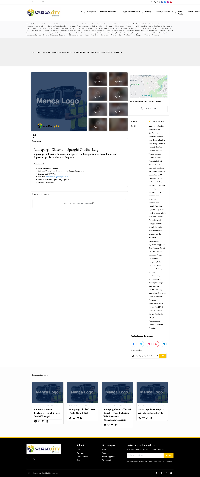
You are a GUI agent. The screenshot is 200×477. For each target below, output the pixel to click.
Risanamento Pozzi (75, 35)
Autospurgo (37, 24)
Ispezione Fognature (60, 30)
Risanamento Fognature (58, 35)
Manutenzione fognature (135, 30)
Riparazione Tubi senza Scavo (37, 35)
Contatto (42, 2)
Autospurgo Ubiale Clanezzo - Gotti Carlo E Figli (82, 411)
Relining (109, 26)
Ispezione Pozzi (75, 30)
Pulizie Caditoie (97, 26)
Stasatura (104, 35)
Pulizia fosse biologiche (65, 33)
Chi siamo (35, 2)
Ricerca (104, 449)
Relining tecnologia (132, 33)
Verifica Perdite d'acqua (132, 35)
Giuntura (169, 455)
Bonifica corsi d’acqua (71, 24)
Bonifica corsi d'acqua (162, 26)
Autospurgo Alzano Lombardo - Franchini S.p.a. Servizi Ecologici (47, 413)
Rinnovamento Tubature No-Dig (154, 33)
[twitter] (165, 2)
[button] (151, 2)
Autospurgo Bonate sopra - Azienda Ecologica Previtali (151, 411)
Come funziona (82, 456)
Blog (78, 460)
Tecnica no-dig (116, 35)
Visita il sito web (157, 121)
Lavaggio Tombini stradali (57, 26)
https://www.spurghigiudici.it (57, 176)
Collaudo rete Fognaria (126, 28)
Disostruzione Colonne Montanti (148, 28)
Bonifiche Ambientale (140, 24)
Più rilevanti (106, 460)
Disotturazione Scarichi (159, 24)
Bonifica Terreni (102, 24)
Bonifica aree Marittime (52, 24)
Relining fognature (116, 33)
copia (162, 356)
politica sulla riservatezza (165, 462)
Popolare (105, 453)
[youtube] (171, 2)
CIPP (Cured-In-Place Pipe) (104, 28)
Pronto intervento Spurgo (45, 33)
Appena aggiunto (108, 456)
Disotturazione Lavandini (41, 30)
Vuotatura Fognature (152, 35)
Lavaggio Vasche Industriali (79, 26)
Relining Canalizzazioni (98, 33)
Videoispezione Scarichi (123, 26)
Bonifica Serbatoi (88, 24)
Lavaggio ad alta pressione (36, 26)
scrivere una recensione (83, 203)
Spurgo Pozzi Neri (91, 35)
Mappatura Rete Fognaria (156, 30)
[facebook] (162, 2)
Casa (28, 2)
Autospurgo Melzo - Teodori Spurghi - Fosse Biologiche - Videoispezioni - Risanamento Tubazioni (117, 415)
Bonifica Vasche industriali (121, 24)
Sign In (156, 2)
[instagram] (168, 2)
